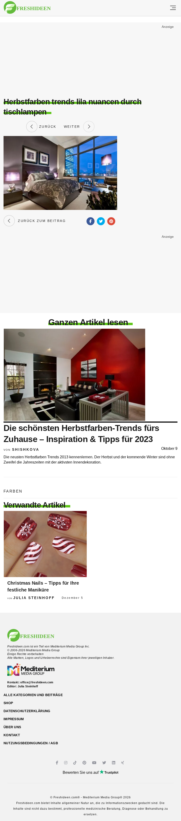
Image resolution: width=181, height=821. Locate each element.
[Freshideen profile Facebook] (57, 763)
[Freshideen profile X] (104, 763)
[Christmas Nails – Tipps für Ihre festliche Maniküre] (45, 544)
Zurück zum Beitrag (40, 221)
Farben (13, 491)
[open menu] (173, 8)
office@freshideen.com (36, 682)
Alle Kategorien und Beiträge (33, 695)
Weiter (73, 126)
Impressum (14, 719)
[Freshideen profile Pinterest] (84, 763)
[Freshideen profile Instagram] (66, 763)
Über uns (12, 727)
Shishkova (25, 449)
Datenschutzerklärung (27, 711)
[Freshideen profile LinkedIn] (114, 763)
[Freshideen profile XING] (123, 763)
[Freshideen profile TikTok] (75, 763)
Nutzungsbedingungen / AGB (31, 743)
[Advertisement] (90, 58)
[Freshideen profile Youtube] (95, 763)
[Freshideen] (27, 7)
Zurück (46, 126)
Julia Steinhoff (34, 598)
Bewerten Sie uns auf (81, 772)
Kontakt (12, 735)
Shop (8, 703)
